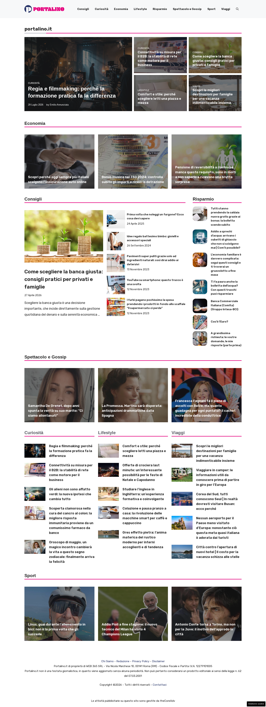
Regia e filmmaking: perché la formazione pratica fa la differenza (70, 451)
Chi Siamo (107, 661)
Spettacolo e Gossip (187, 9)
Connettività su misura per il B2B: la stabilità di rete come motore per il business (159, 58)
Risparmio (160, 9)
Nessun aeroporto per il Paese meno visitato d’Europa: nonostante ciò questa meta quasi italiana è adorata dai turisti (217, 528)
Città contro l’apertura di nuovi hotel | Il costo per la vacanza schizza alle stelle (217, 552)
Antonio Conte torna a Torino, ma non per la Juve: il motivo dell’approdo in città (205, 629)
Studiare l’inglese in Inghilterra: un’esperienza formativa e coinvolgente (143, 494)
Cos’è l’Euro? (219, 321)
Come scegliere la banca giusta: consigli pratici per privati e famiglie (214, 60)
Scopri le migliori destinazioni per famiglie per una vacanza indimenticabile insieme (213, 96)
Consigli (83, 9)
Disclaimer (158, 661)
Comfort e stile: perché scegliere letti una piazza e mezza (159, 98)
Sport (211, 9)
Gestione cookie (256, 704)
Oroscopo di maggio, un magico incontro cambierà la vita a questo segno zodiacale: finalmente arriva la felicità (71, 552)
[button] (237, 9)
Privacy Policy (140, 661)
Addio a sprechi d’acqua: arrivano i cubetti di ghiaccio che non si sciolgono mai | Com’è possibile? (225, 239)
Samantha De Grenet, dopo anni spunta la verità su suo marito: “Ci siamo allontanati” (55, 411)
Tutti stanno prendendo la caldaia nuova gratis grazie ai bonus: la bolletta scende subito (225, 216)
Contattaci (159, 684)
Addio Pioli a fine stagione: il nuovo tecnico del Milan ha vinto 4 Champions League (129, 629)
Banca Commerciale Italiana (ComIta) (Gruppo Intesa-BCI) (224, 305)
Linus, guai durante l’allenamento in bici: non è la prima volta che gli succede (56, 629)
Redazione (122, 661)
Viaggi (225, 9)
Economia (121, 9)
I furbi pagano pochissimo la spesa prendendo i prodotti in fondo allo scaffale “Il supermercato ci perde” (156, 304)
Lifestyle (140, 9)
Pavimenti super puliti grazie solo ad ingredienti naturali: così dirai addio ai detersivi (152, 260)
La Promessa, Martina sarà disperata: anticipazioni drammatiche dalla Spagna (132, 411)
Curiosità (101, 9)
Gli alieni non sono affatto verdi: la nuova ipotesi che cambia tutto (70, 494)
